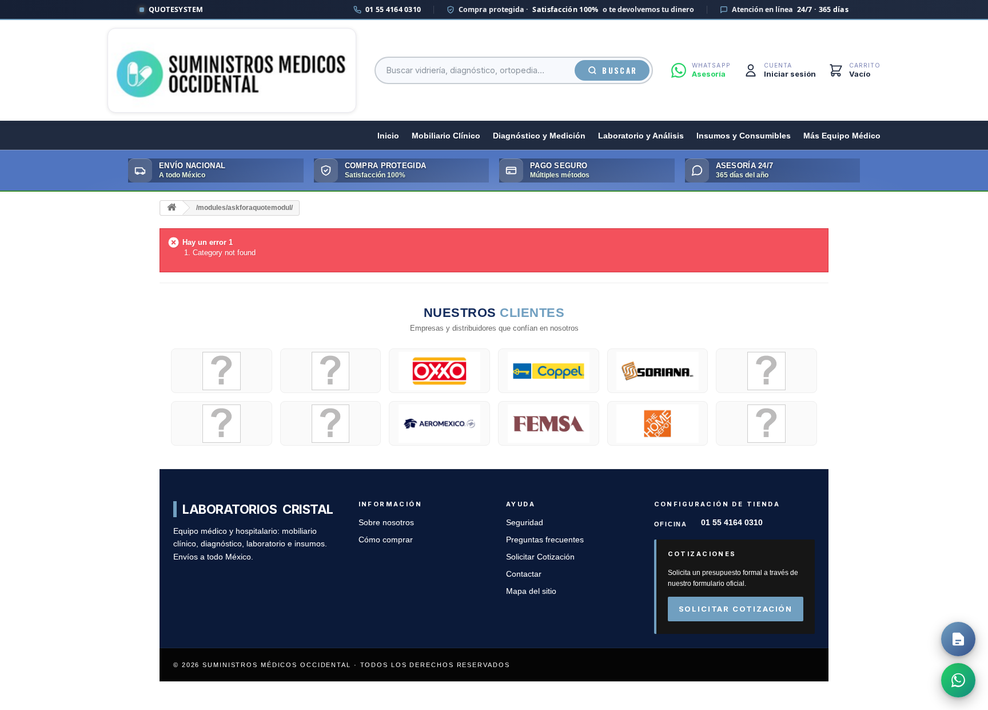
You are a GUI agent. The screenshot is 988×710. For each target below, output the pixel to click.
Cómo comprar (385, 540)
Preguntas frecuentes (545, 540)
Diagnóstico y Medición (539, 136)
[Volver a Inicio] (171, 208)
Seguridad (524, 522)
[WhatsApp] (958, 680)
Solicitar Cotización (540, 557)
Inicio (388, 136)
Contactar (523, 574)
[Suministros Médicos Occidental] (231, 70)
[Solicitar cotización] (958, 639)
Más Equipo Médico (842, 136)
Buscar (619, 70)
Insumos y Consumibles (743, 136)
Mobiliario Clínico (446, 136)
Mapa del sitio (531, 591)
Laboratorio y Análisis (641, 136)
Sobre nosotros (386, 522)
